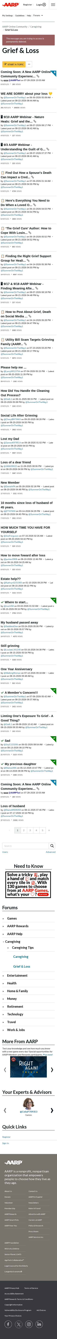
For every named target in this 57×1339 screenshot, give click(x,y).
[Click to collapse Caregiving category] (3, 942)
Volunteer (9, 1203)
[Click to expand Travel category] (4, 1022)
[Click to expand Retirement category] (4, 1007)
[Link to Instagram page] (29, 1324)
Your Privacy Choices (13, 1316)
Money (12, 998)
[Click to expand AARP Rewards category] (4, 926)
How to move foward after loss (23, 555)
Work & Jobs (16, 1030)
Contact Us (33, 1191)
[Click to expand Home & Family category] (4, 991)
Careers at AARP (35, 1220)
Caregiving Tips (23, 947)
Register (6, 1137)
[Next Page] (48, 830)
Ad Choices (41, 1310)
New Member (10, 482)
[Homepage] (10, 4)
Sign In (5, 1143)
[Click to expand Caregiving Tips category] (9, 948)
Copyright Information (13, 1305)
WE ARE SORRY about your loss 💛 (26, 93)
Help (29, 15)
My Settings (7, 15)
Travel (11, 1022)
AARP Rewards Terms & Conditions (19, 1299)
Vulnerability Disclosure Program (18, 1310)
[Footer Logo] (28, 1162)
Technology (15, 1014)
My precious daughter (20, 764)
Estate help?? (11, 579)
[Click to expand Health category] (4, 983)
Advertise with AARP (37, 1214)
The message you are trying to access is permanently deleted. (25, 40)
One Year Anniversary (16, 669)
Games (12, 918)
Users (5, 852)
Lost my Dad (10, 438)
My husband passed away (19, 622)
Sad (7, 740)
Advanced (50, 852)
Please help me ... (13, 367)
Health (11, 983)
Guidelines (19, 15)
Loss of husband (13, 806)
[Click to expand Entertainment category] (4, 976)
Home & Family (17, 991)
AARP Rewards (17, 926)
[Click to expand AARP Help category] (4, 934)
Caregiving (35, 26)
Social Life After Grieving (19, 415)
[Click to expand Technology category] (4, 1014)
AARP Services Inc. (36, 1237)
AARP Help (14, 934)
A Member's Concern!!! (21, 692)
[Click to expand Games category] (4, 918)
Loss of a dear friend (16, 462)
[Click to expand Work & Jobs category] (4, 1030)
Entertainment (17, 975)
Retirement (15, 1006)
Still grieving (10, 645)
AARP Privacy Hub (12, 1288)
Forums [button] (36, 15)
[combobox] (28, 846)
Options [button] (29, 64)
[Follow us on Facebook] (8, 1324)
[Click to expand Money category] (4, 999)
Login (39, 4)
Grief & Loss (21, 966)
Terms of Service (31, 1288)
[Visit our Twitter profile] (18, 1324)
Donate (7, 1197)
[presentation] (5, 1068)
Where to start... (16, 602)
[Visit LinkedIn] (39, 1324)
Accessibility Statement (14, 1293)
